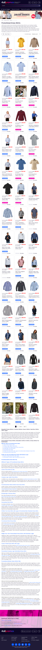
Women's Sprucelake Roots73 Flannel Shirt (20, 418)
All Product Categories (35, 640)
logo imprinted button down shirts (23, 545)
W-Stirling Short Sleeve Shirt (33, 174)
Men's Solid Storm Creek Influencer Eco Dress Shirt (20, 296)
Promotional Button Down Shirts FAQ (9, 459)
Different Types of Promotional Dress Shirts (10, 443)
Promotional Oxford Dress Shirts (9, 452)
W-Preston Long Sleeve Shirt (33, 101)
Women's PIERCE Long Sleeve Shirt (19, 150)
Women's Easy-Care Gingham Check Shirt (34, 272)
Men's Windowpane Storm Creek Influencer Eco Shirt (7, 321)
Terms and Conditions (15, 646)
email (21, 623)
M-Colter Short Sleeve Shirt (32, 150)
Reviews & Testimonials (25, 641)
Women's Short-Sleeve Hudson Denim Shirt (7, 369)
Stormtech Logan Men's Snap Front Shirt (19, 369)
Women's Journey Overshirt (33, 394)
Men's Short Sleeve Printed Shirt (33, 223)
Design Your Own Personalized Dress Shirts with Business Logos (14, 454)
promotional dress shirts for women (30, 479)
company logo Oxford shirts (8, 524)
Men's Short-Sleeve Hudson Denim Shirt (20, 345)
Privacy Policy (22, 646)
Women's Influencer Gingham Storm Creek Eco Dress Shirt (7, 296)
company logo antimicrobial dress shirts (24, 603)
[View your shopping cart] (39, 2)
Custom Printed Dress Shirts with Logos (11, 455)
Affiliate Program (34, 637)
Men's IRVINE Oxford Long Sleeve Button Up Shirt (34, 77)
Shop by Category (6, 9)
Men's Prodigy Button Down (5, 394)
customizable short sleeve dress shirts (9, 489)
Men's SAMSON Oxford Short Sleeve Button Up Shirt (20, 77)
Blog (2, 638)
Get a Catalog (13, 638)
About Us (33, 638)
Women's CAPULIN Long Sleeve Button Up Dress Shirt (33, 53)
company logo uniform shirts (7, 505)
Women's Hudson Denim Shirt (33, 345)
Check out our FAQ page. (6, 620)
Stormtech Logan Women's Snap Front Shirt (34, 369)
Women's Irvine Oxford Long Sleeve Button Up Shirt (7, 53)
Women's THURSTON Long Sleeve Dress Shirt (7, 126)
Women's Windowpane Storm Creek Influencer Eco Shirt (20, 321)
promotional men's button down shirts (19, 471)
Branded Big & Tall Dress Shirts (9, 448)
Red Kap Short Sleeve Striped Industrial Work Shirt (34, 199)
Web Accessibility (27, 646)
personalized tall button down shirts (8, 496)
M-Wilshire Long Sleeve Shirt (19, 199)
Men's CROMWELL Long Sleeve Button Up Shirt (20, 223)
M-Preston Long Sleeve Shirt (6, 101)
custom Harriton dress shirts (34, 582)
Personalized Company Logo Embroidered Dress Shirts (14, 457)
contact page (7, 625)
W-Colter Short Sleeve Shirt (19, 101)
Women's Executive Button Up (33, 321)
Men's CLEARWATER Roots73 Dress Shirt (7, 223)
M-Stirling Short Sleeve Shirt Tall (19, 174)
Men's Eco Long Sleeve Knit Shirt (6, 248)
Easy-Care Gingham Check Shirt (20, 272)
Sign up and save (26, 631)
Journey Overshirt (19, 393)
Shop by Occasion (16, 9)
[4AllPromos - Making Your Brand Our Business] (7, 2)
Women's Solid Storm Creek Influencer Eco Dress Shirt (34, 296)
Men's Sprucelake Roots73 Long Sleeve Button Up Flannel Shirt (7, 418)
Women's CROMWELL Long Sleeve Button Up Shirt (34, 126)
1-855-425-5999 (17, 623)
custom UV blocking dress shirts (27, 599)
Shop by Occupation (25, 9)
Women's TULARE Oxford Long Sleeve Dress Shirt (7, 77)
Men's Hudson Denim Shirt (5, 345)
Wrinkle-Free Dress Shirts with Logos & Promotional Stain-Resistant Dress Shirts (19, 450)
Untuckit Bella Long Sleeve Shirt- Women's (34, 418)
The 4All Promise (24, 639)
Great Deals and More (36, 9)
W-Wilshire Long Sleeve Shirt (19, 126)
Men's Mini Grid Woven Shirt (19, 248)
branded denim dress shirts (29, 571)
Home (2, 637)
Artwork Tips (13, 640)
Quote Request (4, 640)
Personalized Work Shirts (8, 449)
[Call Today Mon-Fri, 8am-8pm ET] (29, 2)
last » (25, 426)
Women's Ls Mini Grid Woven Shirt (6, 272)
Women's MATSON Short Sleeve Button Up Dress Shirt (20, 53)
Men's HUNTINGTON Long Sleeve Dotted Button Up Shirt (7, 174)
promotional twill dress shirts (16, 571)
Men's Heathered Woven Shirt (33, 248)
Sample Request (14, 637)
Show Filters (7, 34)
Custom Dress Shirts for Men (9, 444)
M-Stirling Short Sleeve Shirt (6, 199)
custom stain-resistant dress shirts (20, 516)
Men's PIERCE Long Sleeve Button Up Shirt (6, 150)
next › (20, 426)
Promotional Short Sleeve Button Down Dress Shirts (13, 447)
